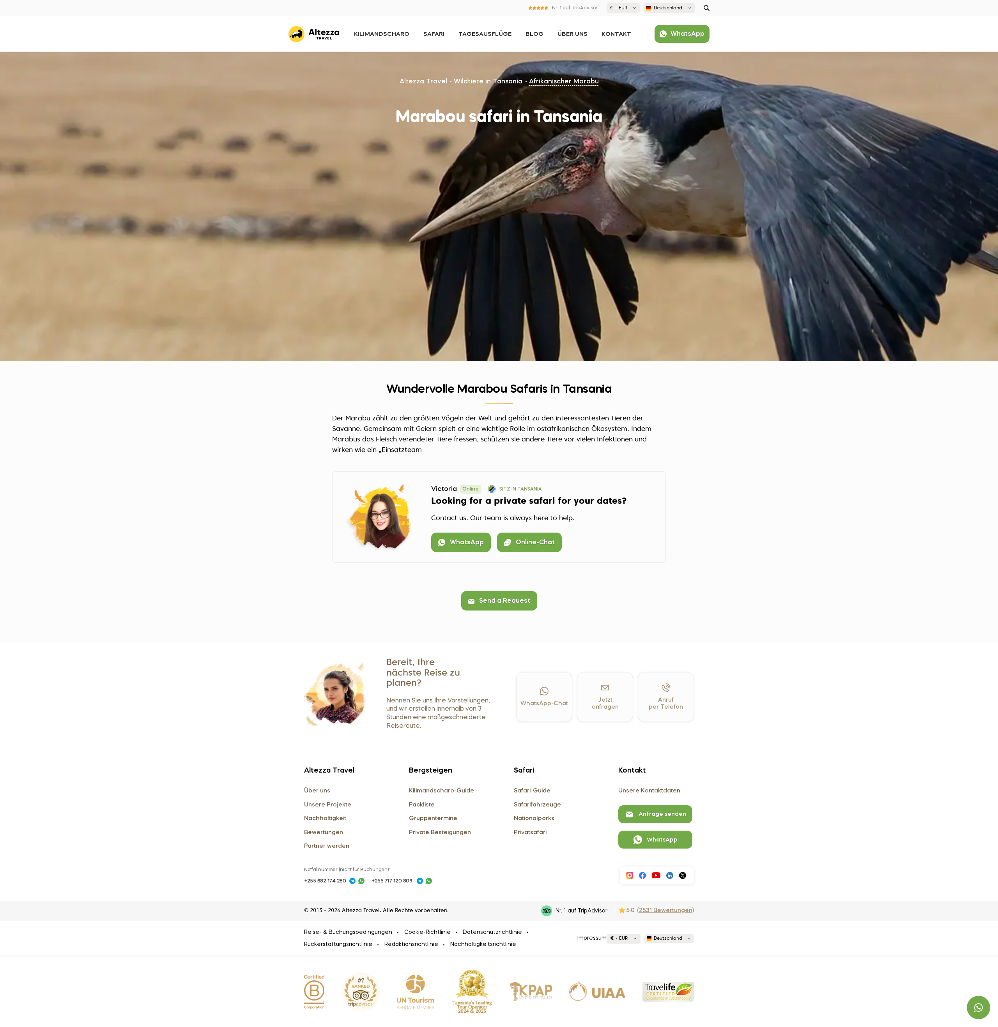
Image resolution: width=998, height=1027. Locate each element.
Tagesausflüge (484, 34)
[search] (707, 8)
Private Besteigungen (440, 832)
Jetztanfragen (605, 703)
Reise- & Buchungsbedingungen (348, 932)
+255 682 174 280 (325, 881)
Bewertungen (323, 832)
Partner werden (326, 846)
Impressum (592, 938)
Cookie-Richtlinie (427, 932)
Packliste (422, 805)
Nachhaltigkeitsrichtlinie (483, 944)
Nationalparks (534, 818)
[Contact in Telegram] (352, 881)
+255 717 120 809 (392, 881)
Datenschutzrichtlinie (492, 932)
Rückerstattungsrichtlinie (338, 944)
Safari (433, 34)
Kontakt (616, 34)
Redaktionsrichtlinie (411, 944)
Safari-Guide (532, 791)
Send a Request (504, 601)
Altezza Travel (423, 81)
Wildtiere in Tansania (488, 81)
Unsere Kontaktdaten (649, 791)
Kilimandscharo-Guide (441, 791)
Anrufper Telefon (666, 703)
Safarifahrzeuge (537, 805)
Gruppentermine (433, 818)
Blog (534, 34)
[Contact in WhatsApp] (361, 881)
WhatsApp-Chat (544, 703)
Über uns (572, 34)
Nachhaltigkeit (325, 818)
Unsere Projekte (327, 805)
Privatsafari (530, 832)
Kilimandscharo (381, 34)
